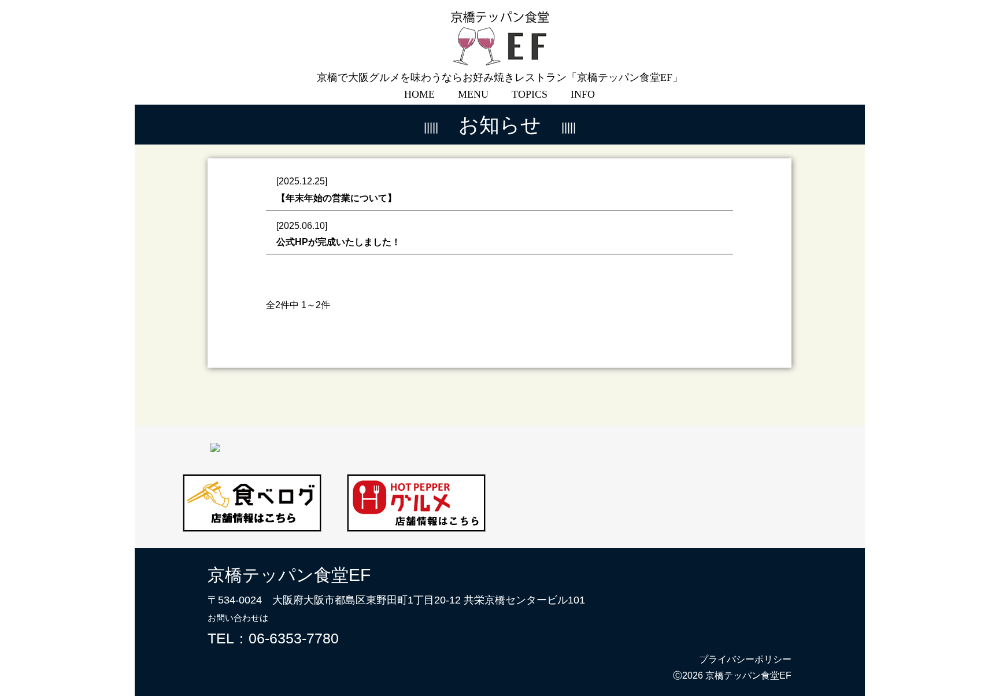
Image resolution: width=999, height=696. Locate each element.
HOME (419, 94)
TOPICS (529, 94)
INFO (583, 94)
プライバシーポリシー (745, 659)
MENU (473, 94)
